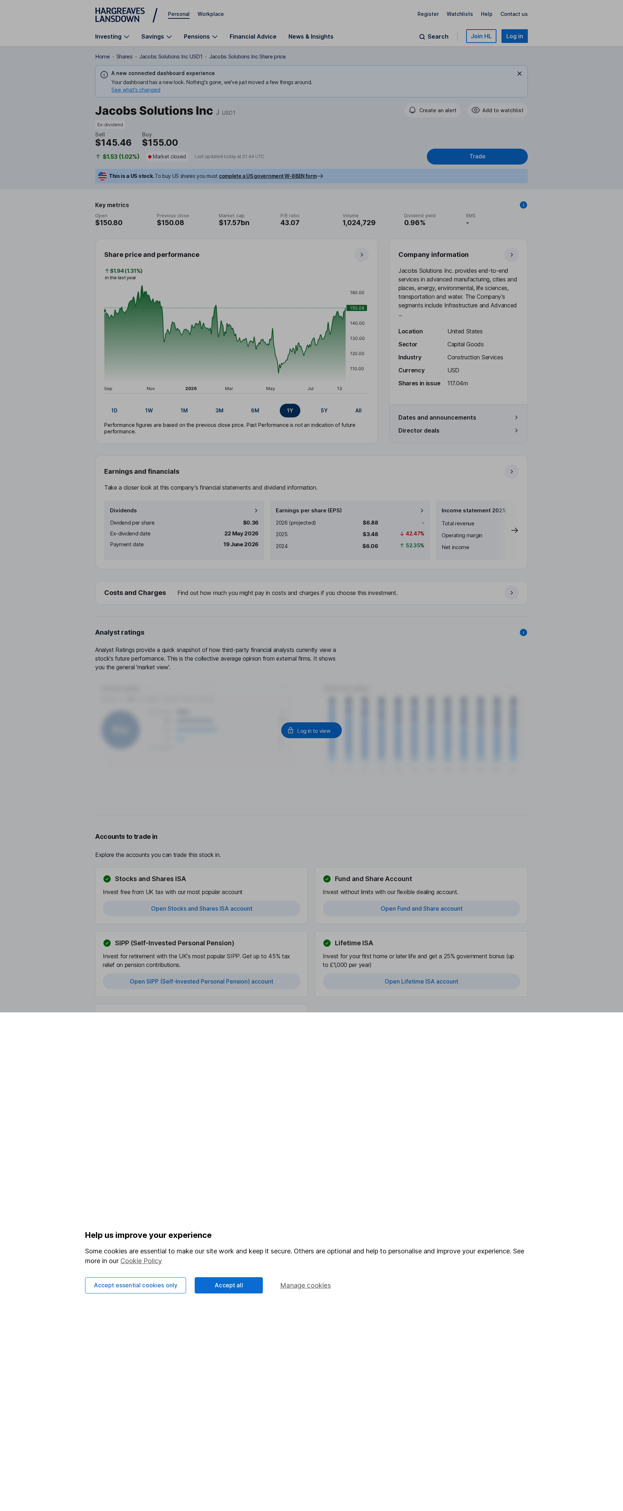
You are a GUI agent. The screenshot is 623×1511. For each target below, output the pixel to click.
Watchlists (460, 14)
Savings (152, 36)
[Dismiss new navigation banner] (519, 73)
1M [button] (184, 410)
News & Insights (310, 36)
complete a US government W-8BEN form (268, 176)
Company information (433, 254)
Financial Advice (253, 36)
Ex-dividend (110, 124)
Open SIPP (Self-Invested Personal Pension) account (201, 981)
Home (102, 56)
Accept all (229, 1285)
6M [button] (255, 410)
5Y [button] (324, 410)
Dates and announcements (437, 417)
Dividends (123, 510)
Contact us (514, 14)
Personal (179, 14)
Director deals (418, 430)
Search (438, 36)
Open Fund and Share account (422, 908)
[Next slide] (507, 530)
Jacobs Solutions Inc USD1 (171, 56)
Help (486, 14)
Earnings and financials (141, 471)
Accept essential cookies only (136, 1285)
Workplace (211, 14)
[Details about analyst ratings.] (523, 632)
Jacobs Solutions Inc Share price (247, 56)
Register (428, 14)
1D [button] (114, 410)
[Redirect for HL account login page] (311, 730)
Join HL (481, 36)
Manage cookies (305, 1285)
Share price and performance (151, 254)
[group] (236, 410)
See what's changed (135, 90)
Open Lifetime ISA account (421, 981)
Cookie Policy (141, 1260)
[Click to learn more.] (523, 205)
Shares (124, 56)
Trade (477, 156)
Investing (108, 36)
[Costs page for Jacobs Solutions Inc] (312, 593)
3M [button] (220, 410)
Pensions (197, 36)
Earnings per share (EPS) (309, 510)
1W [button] (149, 410)
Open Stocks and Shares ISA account (201, 908)
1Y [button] (290, 410)
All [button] (358, 410)
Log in (514, 36)
